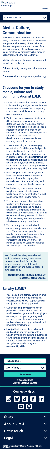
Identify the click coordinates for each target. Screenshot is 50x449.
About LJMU (14, 424)
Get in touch (13, 431)
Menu (45, 8)
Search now (26, 374)
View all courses (25, 380)
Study (8, 417)
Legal (8, 438)
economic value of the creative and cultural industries (26, 158)
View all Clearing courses (25, 383)
